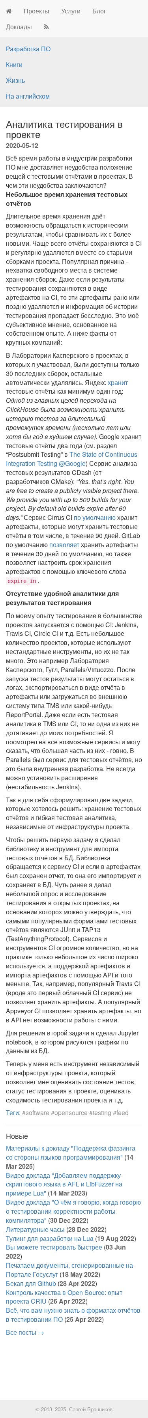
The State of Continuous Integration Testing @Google (71, 459)
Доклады (19, 26)
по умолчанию (95, 517)
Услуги (71, 10)
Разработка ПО (28, 48)
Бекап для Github (31, 1283)
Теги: (13, 1112)
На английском (28, 96)
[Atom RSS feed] (46, 27)
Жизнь (15, 80)
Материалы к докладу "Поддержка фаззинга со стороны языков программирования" (70, 1152)
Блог (99, 10)
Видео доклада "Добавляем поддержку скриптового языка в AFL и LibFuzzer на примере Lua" (64, 1184)
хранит (118, 382)
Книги (14, 64)
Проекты (36, 10)
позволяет (64, 544)
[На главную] (9, 11)
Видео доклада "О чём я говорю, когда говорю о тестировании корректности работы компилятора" (73, 1211)
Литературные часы (35, 1229)
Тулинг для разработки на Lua (50, 1238)
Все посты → (25, 1332)
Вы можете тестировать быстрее (54, 1247)
